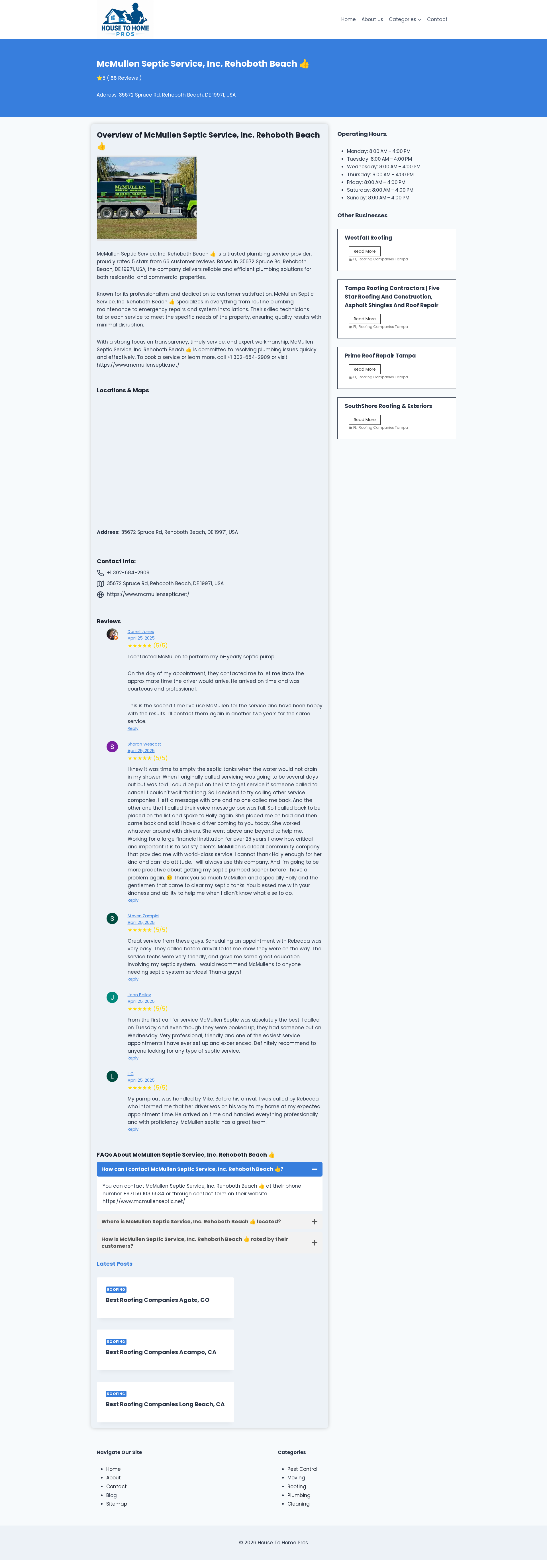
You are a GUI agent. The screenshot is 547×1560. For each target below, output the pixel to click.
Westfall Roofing (368, 238)
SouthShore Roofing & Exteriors (388, 406)
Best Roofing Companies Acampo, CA (161, 1352)
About (113, 1477)
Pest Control (302, 1469)
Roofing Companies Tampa (383, 259)
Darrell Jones (141, 631)
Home (348, 19)
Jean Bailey (139, 995)
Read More (367, 252)
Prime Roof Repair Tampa (380, 356)
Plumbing (299, 1495)
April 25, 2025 (141, 638)
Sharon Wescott (144, 744)
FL (354, 259)
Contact (437, 19)
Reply (133, 728)
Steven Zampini (143, 916)
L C (131, 1074)
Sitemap (116, 1503)
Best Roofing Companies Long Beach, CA (165, 1404)
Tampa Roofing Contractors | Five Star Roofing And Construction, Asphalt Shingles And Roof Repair (392, 296)
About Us (372, 19)
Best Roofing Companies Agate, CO (157, 1300)
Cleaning (298, 1503)
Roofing (116, 1289)
